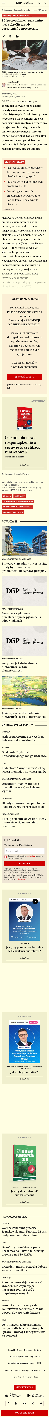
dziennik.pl (8, 1370)
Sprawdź (24, 465)
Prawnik (5, 1301)
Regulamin (35, 1356)
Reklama (28, 1350)
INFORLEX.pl (35, 1370)
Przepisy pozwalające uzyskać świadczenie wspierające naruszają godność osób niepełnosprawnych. (22, 1287)
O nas (19, 1350)
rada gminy (19, 496)
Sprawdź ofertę (24, 377)
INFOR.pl (25, 1370)
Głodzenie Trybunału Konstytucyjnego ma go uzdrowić (24, 754)
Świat (4, 1320)
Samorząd (8, 10)
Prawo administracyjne (12, 609)
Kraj (4, 763)
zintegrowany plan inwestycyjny (17, 507)
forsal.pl (17, 1370)
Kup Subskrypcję (24, 1412)
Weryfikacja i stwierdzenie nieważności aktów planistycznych (19, 667)
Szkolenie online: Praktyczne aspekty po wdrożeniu (24, 1068)
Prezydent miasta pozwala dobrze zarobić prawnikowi (24, 1268)
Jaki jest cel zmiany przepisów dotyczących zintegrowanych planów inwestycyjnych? (25, 172)
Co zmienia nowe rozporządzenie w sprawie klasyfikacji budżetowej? (22, 445)
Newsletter (27, 1377)
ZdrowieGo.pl (16, 1377)
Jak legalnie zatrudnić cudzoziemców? (24, 1193)
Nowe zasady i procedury (24, 1188)
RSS (39, 1363)
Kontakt (11, 1350)
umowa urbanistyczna (13, 512)
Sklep (36, 1377)
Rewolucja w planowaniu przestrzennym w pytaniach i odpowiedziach (21, 617)
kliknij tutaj (21, 879)
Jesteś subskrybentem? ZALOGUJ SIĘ (24, 386)
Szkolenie (24, 944)
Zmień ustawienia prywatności (21, 1363)
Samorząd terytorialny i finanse (25, 10)
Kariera (37, 1350)
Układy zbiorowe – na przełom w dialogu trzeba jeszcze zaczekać (23, 805)
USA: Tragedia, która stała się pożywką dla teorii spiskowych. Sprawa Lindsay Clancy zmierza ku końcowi (23, 1330)
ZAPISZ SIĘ (24, 863)
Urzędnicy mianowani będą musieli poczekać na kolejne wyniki (21, 787)
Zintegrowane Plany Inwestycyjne (18, 501)
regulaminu (30, 856)
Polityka (5, 748)
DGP (43, 1370)
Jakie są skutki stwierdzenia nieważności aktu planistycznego (24, 715)
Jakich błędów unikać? (24, 1072)
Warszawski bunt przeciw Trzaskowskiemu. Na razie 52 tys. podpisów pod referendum (24, 1231)
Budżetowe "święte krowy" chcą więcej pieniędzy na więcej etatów (24, 770)
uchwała (7, 496)
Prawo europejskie (10, 814)
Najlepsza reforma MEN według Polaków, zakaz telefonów (23, 738)
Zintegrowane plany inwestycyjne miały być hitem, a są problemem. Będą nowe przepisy (24, 567)
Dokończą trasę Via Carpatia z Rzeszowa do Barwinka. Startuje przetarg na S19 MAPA (23, 1250)
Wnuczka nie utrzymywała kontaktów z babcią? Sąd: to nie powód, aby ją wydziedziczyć (22, 1308)
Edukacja (6, 732)
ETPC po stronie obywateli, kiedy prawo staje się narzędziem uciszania (24, 822)
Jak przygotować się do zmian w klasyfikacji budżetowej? (24, 949)
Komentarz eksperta (14, 456)
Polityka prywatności (19, 1356)
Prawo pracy (7, 798)
